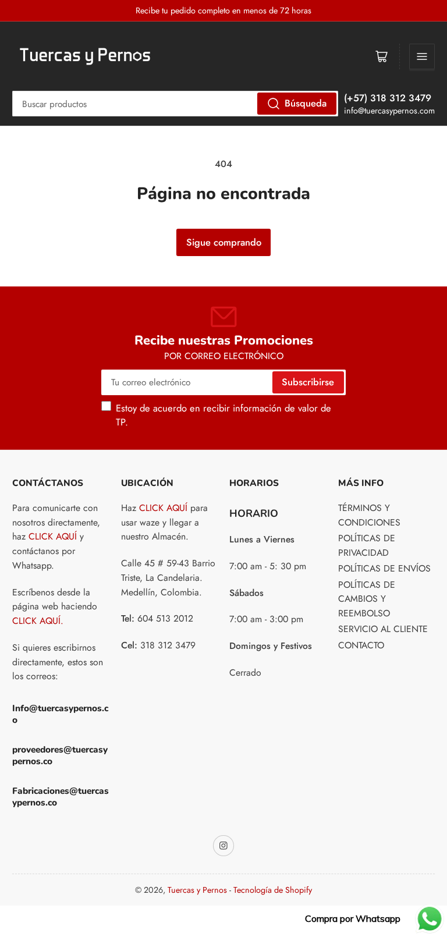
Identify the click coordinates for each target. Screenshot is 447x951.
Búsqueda (306, 103)
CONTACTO (361, 645)
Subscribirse (308, 382)
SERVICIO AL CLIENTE (383, 629)
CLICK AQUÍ (53, 536)
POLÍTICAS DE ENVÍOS (384, 568)
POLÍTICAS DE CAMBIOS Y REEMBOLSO (366, 599)
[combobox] (175, 103)
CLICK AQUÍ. (37, 620)
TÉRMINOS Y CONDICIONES (369, 515)
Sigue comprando (223, 242)
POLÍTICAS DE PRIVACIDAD (366, 545)
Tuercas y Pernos (197, 890)
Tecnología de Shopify (272, 890)
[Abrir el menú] (422, 56)
